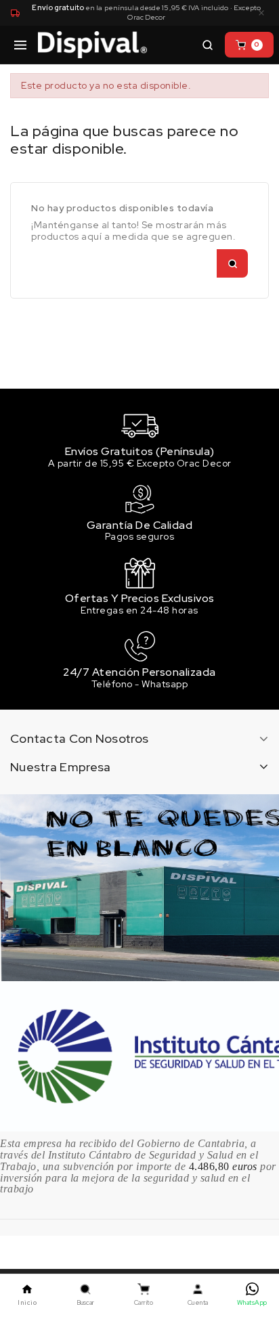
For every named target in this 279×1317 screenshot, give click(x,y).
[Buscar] (207, 45)
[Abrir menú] (20, 45)
